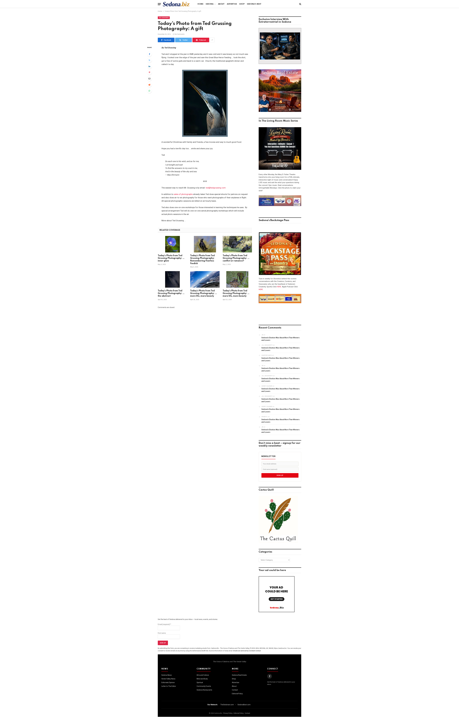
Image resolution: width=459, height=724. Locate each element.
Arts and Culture (203, 675)
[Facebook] (149, 54)
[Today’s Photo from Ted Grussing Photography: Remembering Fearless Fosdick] (204, 244)
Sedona (209, 4)
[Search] (300, 4)
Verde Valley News (168, 679)
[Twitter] (149, 60)
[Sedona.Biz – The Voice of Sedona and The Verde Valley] (176, 4)
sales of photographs (183, 194)
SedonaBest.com (244, 705)
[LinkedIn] (149, 66)
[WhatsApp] (149, 90)
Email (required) (164, 624)
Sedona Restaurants (204, 690)
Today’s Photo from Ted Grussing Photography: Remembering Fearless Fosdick (202, 259)
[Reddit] (149, 84)
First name (162, 633)
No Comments (179, 34)
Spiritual (200, 682)
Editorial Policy (237, 694)
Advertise (232, 4)
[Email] (149, 78)
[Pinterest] (149, 72)
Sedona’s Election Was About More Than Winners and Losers (280, 339)
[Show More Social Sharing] (212, 40)
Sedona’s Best (254, 4)
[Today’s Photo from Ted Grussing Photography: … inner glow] (172, 244)
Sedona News (166, 675)
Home (200, 4)
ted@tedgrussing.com (216, 188)
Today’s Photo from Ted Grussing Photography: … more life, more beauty (203, 293)
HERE (279, 287)
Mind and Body (202, 679)
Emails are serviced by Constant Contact (247, 651)
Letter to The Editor (168, 686)
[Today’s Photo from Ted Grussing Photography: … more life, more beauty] (204, 279)
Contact (235, 690)
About (221, 4)
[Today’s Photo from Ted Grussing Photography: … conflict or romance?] (237, 244)
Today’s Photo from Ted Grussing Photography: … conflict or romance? (236, 258)
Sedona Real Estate (239, 675)
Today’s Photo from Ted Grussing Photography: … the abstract (171, 293)
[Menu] (159, 4)
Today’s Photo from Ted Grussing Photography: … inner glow (171, 258)
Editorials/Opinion (168, 682)
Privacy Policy (227, 713)
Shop (242, 4)
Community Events (204, 686)
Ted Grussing (164, 17)
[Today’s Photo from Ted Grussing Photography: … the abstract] (172, 279)
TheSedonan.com (227, 705)
